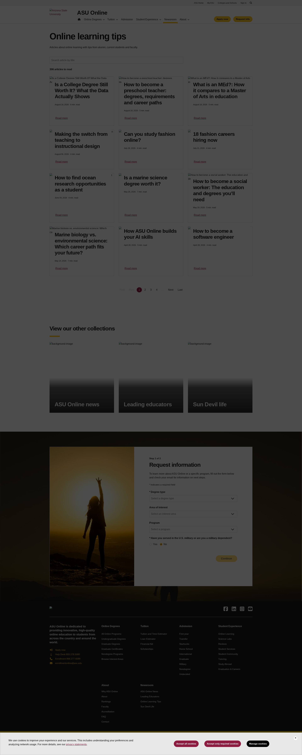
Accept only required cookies (222, 743)
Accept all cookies (186, 743)
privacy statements (76, 744)
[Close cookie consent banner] (295, 738)
